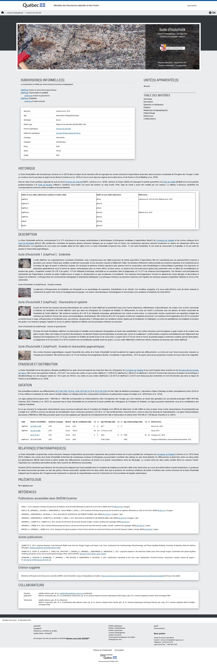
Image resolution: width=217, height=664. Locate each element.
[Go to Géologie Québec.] (2, 13)
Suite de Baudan (45, 185)
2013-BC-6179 (86, 391)
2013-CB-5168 (101, 391)
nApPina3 (25, 90)
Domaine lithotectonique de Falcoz (68, 133)
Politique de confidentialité (102, 650)
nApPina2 (25, 93)
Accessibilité (119, 650)
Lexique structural (115, 635)
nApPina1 (25, 98)
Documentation (159, 628)
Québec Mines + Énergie (42, 633)
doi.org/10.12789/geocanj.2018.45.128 (37, 560)
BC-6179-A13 (34, 435)
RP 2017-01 (162, 510)
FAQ (155, 626)
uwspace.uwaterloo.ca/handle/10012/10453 (45, 548)
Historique (148, 99)
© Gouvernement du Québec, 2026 (108, 661)
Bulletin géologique (115, 626)
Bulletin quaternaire (115, 630)
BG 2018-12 (126, 522)
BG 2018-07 (149, 529)
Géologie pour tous (115, 639)
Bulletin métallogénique (117, 628)
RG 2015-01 (107, 514)
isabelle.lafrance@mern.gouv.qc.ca (72, 593)
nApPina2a (28, 96)
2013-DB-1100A (35, 426)
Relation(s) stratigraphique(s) (156, 110)
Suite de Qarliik (169, 182)
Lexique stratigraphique (117, 633)
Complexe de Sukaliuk (165, 240)
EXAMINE (37, 629)
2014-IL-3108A (35, 431)
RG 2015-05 (122, 518)
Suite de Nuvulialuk (26, 243)
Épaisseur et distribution (154, 105)
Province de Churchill (63, 129)
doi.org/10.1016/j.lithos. (93, 554)
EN (212, 12)
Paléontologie (149, 113)
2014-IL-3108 (73, 391)
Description (148, 102)
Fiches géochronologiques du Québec (122, 637)
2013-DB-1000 (61, 391)
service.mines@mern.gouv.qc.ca (171, 640)
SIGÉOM (36, 626)
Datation (147, 107)
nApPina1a (28, 101)
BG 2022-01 (141, 526)
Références (148, 116)
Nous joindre (192, 6)
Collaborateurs (150, 119)
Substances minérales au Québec (45, 631)
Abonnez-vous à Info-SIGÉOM (77, 638)
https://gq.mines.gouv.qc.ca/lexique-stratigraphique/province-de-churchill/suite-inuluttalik (132, 576)
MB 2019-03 (118, 507)
